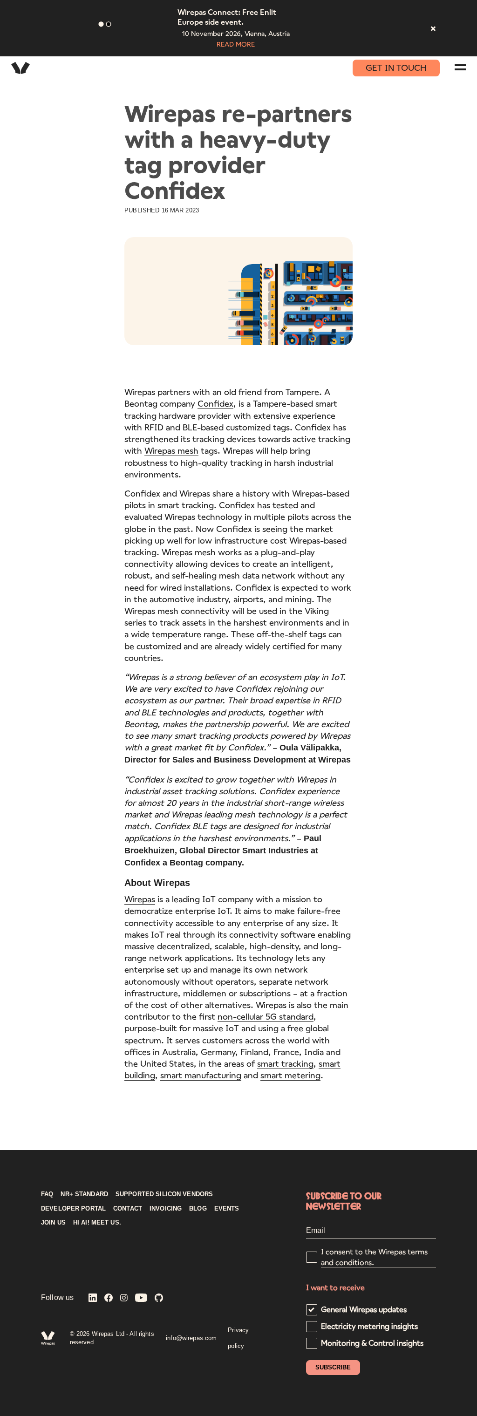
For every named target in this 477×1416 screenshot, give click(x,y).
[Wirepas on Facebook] (108, 1298)
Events (226, 1208)
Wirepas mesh (171, 450)
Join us (53, 1222)
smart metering (290, 1075)
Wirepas (139, 899)
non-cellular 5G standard (265, 1016)
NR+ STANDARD (84, 1194)
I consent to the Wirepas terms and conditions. (374, 1256)
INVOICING (166, 1208)
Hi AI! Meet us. (97, 1222)
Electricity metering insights (369, 1325)
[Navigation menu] (460, 67)
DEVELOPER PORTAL (73, 1208)
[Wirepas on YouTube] (141, 1298)
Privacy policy (238, 1338)
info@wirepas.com (191, 1337)
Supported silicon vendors (164, 1194)
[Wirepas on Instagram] (124, 1298)
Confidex (215, 403)
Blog (198, 1208)
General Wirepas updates (364, 1309)
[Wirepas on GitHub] (159, 1298)
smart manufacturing (200, 1075)
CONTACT (127, 1208)
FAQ (47, 1194)
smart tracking (285, 1063)
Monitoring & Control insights (372, 1342)
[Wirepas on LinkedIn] (93, 1298)
